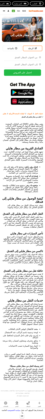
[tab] (39, 404)
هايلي (4, 114)
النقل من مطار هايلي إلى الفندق (31, 117)
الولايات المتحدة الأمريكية (16, 114)
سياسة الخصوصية (13, 410)
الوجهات (29, 114)
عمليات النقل (39, 114)
